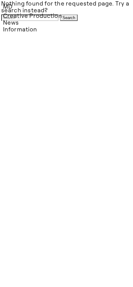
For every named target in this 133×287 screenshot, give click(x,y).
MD (8, 6)
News (11, 22)
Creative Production (32, 15)
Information (20, 29)
